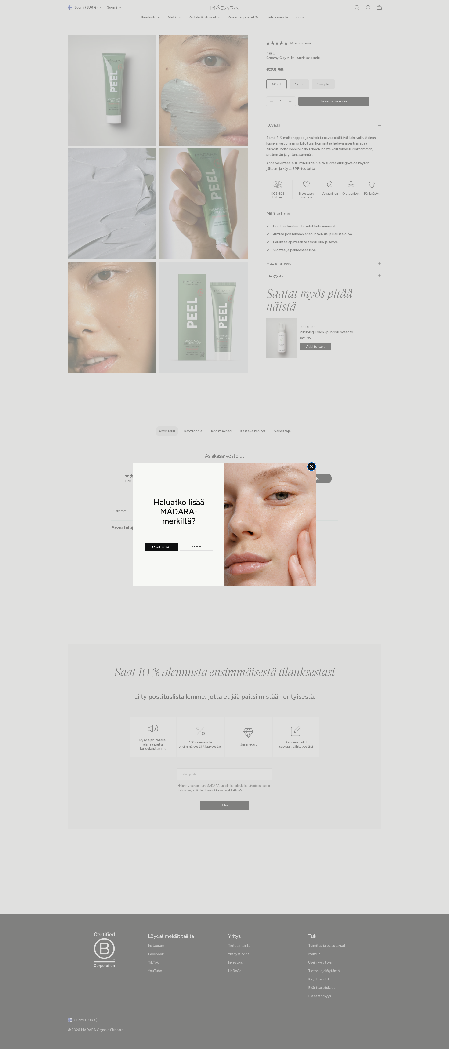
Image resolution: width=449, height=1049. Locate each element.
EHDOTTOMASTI (162, 546)
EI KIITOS (196, 546)
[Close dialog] (312, 467)
